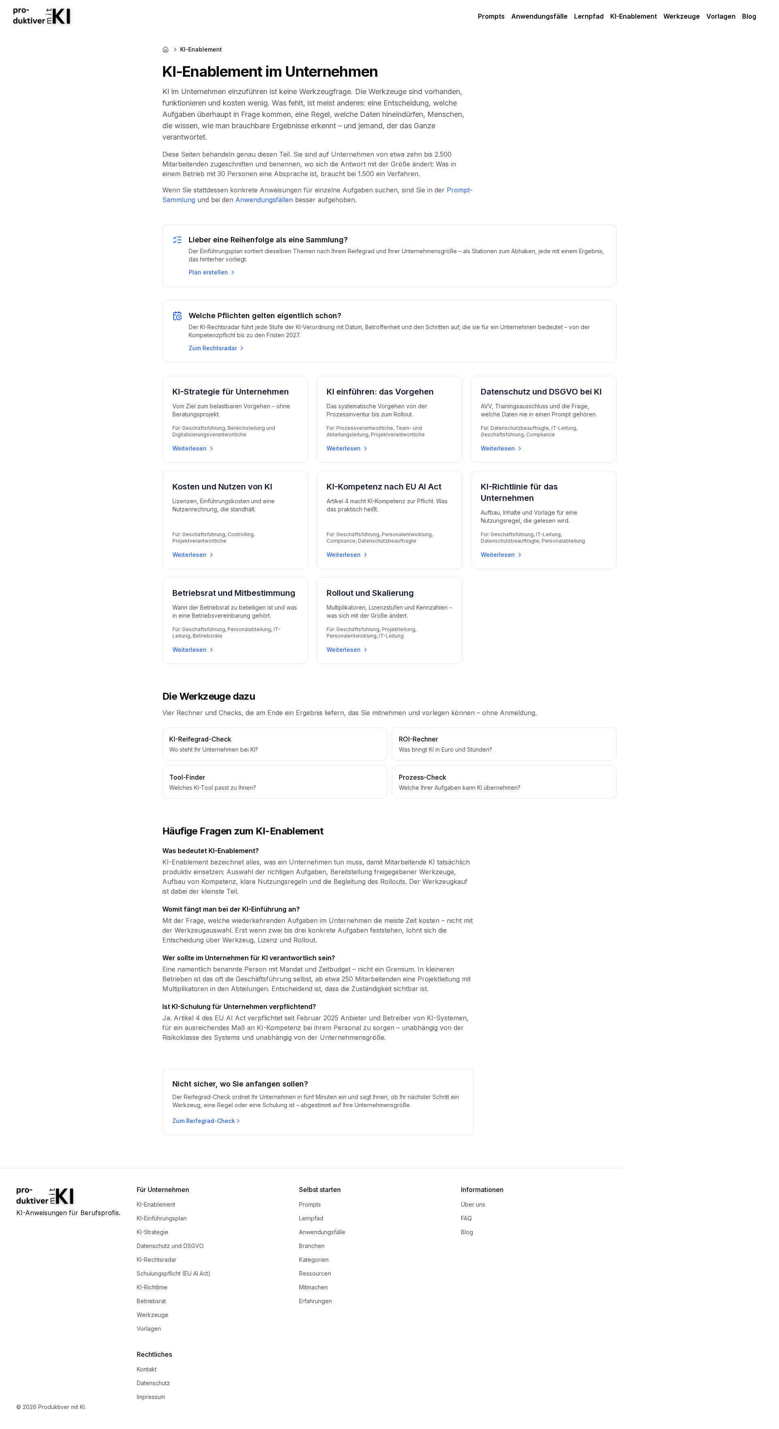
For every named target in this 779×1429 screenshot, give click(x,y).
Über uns (473, 1204)
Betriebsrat (151, 1301)
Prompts (491, 16)
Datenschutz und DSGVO (170, 1245)
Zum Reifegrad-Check (203, 1120)
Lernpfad (589, 16)
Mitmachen (313, 1287)
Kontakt (147, 1369)
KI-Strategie (152, 1232)
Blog (749, 16)
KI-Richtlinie (152, 1287)
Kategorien (314, 1259)
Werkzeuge (681, 16)
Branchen (312, 1245)
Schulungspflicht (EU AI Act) (174, 1273)
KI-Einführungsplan (162, 1218)
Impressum (151, 1396)
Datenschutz (153, 1382)
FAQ (466, 1218)
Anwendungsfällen (264, 200)
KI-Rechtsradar (156, 1259)
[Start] (51, 16)
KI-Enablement (633, 16)
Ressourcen (315, 1273)
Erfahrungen (315, 1301)
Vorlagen (721, 16)
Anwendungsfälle (539, 16)
